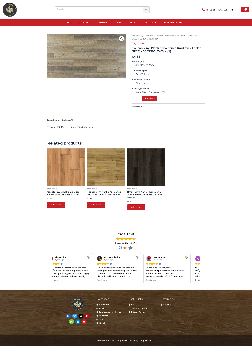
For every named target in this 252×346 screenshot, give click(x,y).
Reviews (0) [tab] (67, 120)
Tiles (132, 23)
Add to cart (150, 98)
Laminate (102, 23)
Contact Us (150, 23)
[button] (121, 38)
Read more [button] (61, 280)
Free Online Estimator (174, 23)
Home (69, 23)
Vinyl (119, 23)
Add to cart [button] (56, 205)
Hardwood (83, 23)
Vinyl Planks (150, 35)
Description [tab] (53, 120)
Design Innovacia (147, 340)
